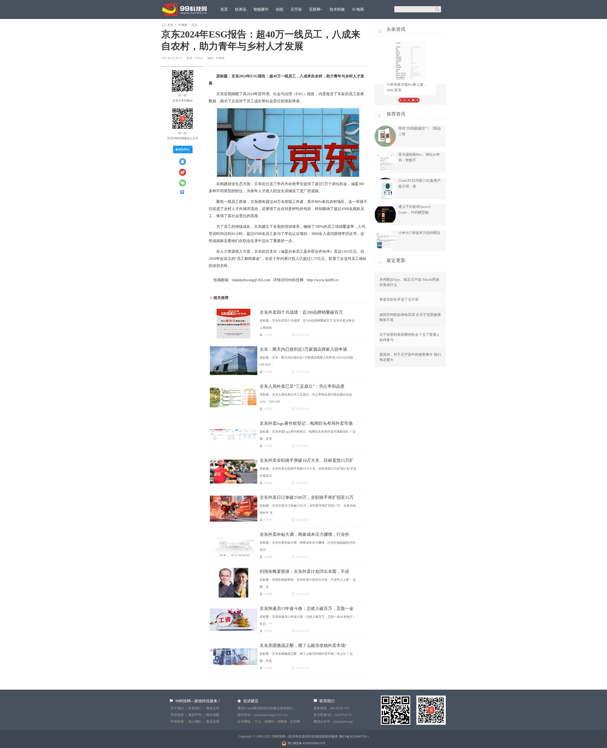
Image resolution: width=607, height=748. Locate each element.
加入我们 (195, 721)
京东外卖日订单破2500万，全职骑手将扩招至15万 (307, 497)
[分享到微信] (184, 183)
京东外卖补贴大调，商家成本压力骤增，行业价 (304, 534)
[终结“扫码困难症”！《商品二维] (385, 146)
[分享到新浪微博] (184, 172)
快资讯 (240, 9)
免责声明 (195, 715)
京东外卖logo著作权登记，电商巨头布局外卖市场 (306, 423)
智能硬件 (261, 9)
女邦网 (295, 721)
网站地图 (212, 715)
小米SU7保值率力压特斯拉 (419, 233)
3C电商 (358, 9)
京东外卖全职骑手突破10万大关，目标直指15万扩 (307, 460)
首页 (224, 9)
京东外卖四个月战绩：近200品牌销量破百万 (301, 312)
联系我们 (195, 708)
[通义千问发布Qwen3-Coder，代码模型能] (385, 224)
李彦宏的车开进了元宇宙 (398, 299)
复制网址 (184, 149)
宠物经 (269, 721)
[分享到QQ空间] (184, 161)
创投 (279, 9)
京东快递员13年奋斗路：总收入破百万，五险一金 (307, 608)
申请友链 (177, 721)
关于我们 (177, 708)
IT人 (258, 721)
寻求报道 (177, 715)
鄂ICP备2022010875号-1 (354, 736)
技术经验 (337, 9)
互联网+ (315, 9)
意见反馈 (212, 721)
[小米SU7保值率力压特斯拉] (385, 250)
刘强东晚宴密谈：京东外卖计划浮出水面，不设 (304, 571)
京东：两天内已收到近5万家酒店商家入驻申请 (303, 349)
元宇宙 (296, 9)
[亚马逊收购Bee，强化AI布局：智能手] (385, 172)
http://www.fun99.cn (322, 280)
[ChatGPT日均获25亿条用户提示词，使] (385, 198)
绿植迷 (282, 721)
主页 (170, 25)
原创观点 (227, 22)
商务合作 (212, 708)
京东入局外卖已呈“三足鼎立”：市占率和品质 (302, 386)
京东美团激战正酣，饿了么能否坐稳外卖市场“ (303, 645)
